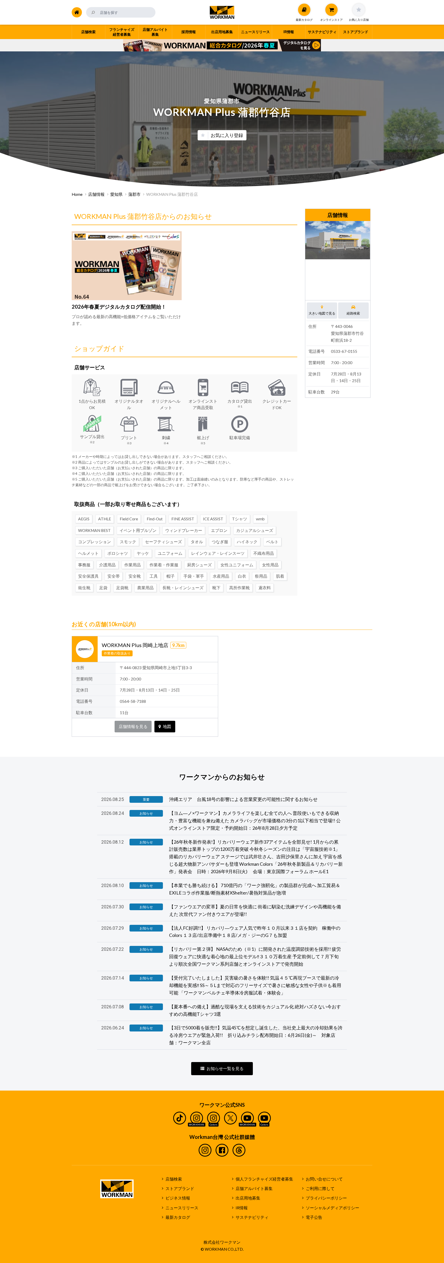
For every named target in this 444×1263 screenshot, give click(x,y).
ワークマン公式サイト (222, 12)
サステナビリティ (252, 1217)
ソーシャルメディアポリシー (332, 1207)
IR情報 (242, 1207)
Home (77, 194)
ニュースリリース (181, 1207)
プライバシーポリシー (326, 1198)
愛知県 (116, 194)
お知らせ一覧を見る (225, 1068)
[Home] (77, 12)
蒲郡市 (134, 194)
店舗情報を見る (133, 726)
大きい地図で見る (322, 313)
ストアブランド (179, 1188)
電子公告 (314, 1217)
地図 (167, 726)
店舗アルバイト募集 (254, 1188)
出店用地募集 (248, 1198)
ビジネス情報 (177, 1198)
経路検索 (353, 313)
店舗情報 (96, 194)
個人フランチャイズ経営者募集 (264, 1179)
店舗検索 (173, 1179)
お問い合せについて (324, 1179)
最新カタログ (177, 1217)
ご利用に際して (320, 1188)
